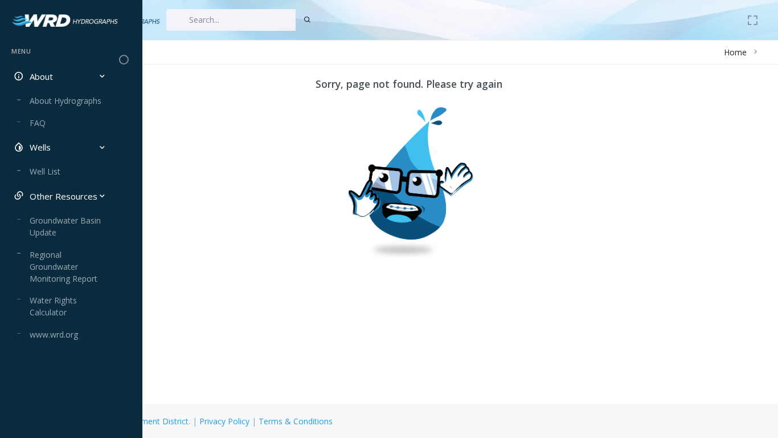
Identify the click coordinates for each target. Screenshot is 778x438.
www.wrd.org (54, 334)
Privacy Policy (224, 421)
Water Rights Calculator (53, 306)
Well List (45, 171)
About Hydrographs (65, 100)
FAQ (38, 122)
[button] (58, 76)
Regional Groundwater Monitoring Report (63, 266)
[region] (58, 232)
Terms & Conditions (296, 421)
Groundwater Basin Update (65, 226)
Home (735, 52)
